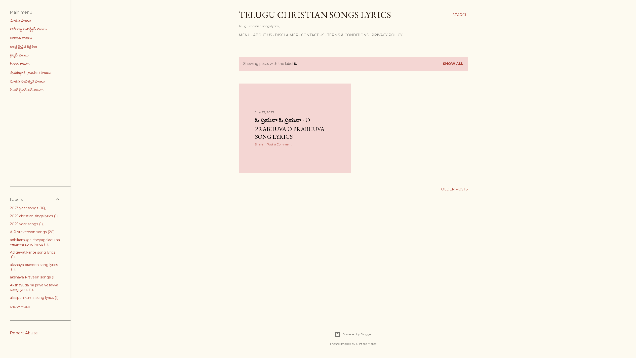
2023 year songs (27, 208)
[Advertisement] (47, 144)
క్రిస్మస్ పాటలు (19, 55)
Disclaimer (286, 35)
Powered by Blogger (357, 334)
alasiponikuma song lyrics (33, 297)
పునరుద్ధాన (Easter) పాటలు (30, 72)
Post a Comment (279, 144)
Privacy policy (386, 35)
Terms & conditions (348, 35)
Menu (244, 35)
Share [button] (259, 144)
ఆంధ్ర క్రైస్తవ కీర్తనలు (23, 46)
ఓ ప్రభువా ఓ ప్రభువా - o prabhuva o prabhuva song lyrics (289, 128)
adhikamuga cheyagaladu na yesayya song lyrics (35, 242)
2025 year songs (26, 224)
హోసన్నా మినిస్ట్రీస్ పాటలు (28, 29)
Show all (453, 63)
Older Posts (454, 189)
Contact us (312, 35)
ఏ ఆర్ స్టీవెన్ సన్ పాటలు (26, 90)
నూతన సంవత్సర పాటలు (27, 81)
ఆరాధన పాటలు (21, 38)
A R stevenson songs (31, 232)
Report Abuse (24, 333)
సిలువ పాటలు (20, 64)
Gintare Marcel (366, 344)
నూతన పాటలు (20, 20)
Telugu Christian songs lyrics (315, 15)
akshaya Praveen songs (32, 277)
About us (262, 35)
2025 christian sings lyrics (33, 216)
